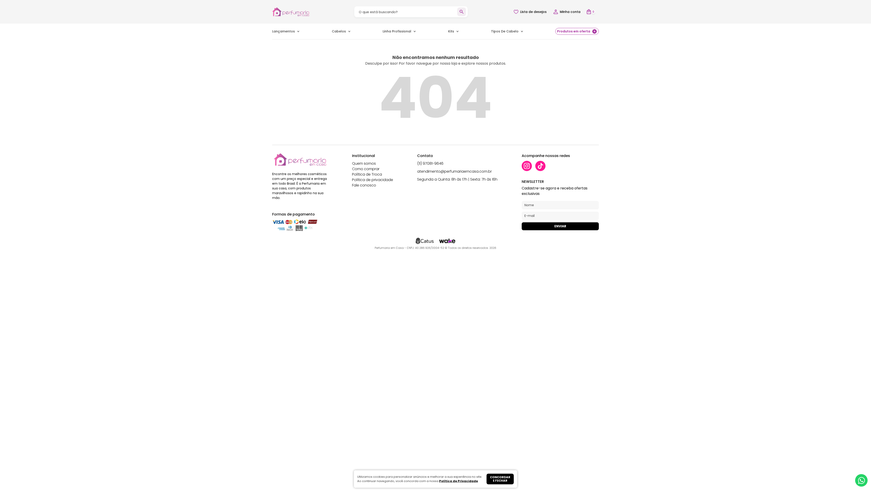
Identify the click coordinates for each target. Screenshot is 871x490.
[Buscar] (461, 11)
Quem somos (364, 163)
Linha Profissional (397, 31)
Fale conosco (364, 185)
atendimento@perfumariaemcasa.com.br (454, 171)
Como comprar (365, 169)
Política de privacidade (372, 179)
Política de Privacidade (458, 481)
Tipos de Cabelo (505, 31)
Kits (451, 31)
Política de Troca (367, 174)
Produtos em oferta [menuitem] (573, 31)
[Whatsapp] (861, 480)
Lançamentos (283, 31)
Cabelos (339, 31)
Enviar (560, 226)
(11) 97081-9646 (430, 163)
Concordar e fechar (500, 479)
